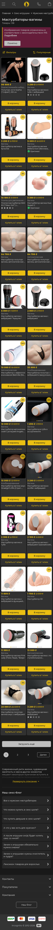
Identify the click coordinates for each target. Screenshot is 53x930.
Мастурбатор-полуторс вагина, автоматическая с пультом (13, 260)
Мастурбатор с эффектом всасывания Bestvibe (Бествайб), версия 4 (13, 374)
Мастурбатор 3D (35, 599)
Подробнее (10, 35)
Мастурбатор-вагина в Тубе (11, 543)
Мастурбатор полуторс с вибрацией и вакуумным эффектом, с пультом (38, 374)
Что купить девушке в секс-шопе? (22, 818)
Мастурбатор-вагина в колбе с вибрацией (37, 487)
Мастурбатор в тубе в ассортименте (37, 430)
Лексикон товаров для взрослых (22, 864)
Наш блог (26, 905)
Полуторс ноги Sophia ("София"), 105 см (11, 91)
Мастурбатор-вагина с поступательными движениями (39, 656)
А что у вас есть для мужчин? (20, 828)
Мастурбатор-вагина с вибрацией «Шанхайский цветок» (39, 543)
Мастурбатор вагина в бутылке (11, 147)
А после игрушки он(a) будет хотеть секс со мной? (23, 837)
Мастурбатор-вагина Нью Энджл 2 (39, 204)
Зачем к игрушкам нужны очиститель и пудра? (24, 855)
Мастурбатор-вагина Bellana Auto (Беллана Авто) (37, 147)
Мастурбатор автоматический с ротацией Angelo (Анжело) (13, 430)
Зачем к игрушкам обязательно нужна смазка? (21, 846)
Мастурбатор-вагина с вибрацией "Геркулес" (11, 317)
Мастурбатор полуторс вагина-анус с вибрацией (13, 713)
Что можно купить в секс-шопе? (21, 809)
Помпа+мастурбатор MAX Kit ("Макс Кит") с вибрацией (13, 204)
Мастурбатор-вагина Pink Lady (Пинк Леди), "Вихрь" (13, 656)
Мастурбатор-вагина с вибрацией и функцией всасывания (12, 600)
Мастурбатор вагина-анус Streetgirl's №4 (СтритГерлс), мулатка (13, 487)
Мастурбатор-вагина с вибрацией (37, 317)
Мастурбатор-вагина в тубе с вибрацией (37, 91)
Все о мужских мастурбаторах (20, 800)
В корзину (13, 103)
